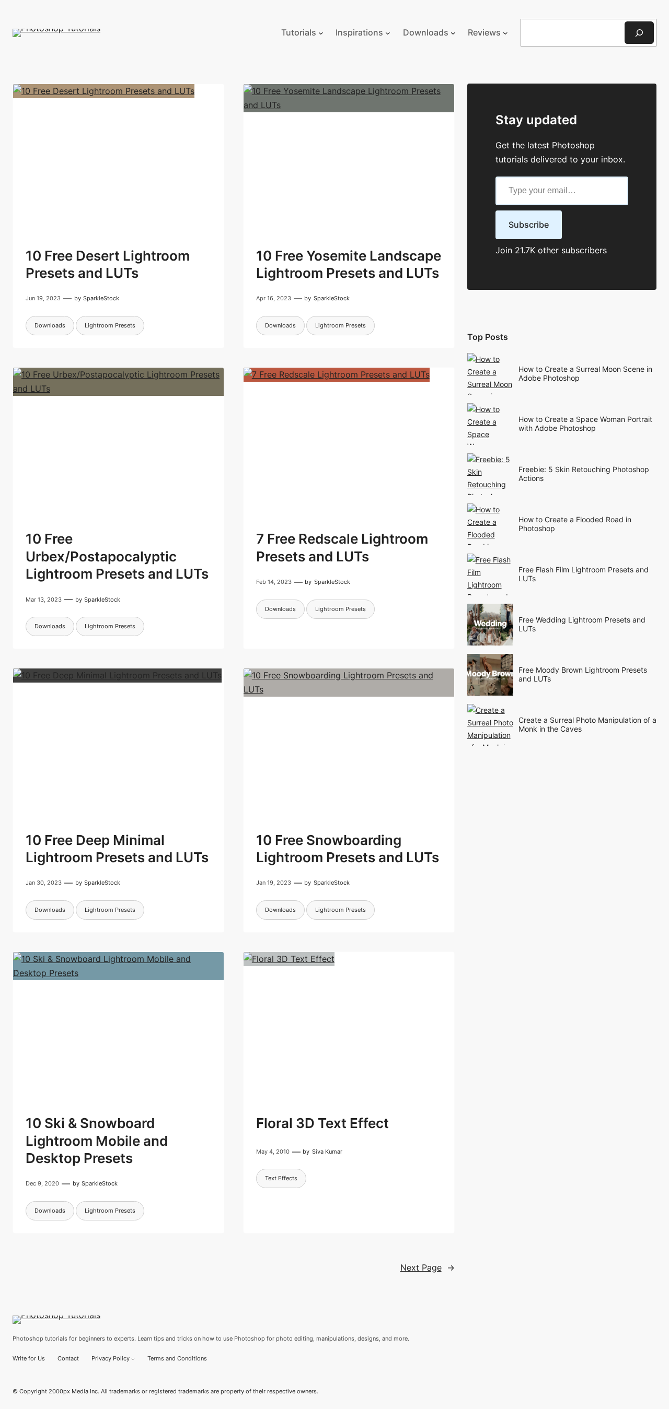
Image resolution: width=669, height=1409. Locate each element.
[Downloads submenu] (453, 33)
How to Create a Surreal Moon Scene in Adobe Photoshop (585, 373)
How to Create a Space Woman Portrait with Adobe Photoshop (585, 423)
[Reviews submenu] (505, 33)
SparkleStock (101, 298)
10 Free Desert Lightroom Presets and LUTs (108, 264)
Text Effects (281, 1178)
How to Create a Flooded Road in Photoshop (574, 524)
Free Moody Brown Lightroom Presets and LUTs (582, 674)
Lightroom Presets (110, 325)
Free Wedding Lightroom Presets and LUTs (581, 624)
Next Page (427, 1268)
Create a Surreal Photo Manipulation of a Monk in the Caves (587, 724)
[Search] (639, 32)
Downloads (49, 325)
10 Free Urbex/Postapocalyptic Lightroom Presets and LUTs (117, 556)
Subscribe (529, 224)
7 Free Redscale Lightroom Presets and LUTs (342, 547)
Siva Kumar (327, 1151)
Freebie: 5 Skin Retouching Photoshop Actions (583, 474)
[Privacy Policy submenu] (133, 1358)
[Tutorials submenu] (321, 33)
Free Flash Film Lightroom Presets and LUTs (583, 574)
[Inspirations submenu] (387, 33)
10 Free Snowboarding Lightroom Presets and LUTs (347, 848)
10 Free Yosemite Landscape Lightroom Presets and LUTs (348, 264)
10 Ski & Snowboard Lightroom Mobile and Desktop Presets (97, 1140)
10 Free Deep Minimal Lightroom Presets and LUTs (117, 848)
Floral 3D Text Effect (322, 1123)
